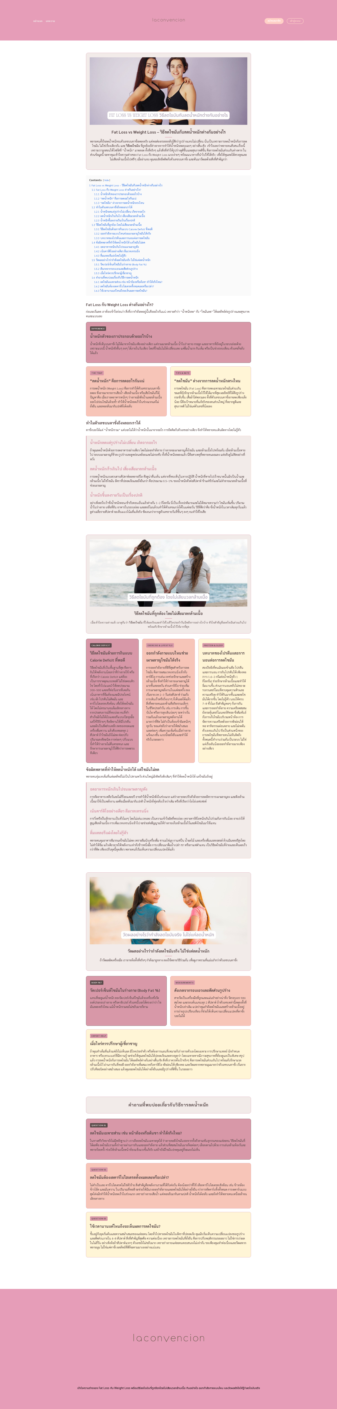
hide (106, 180)
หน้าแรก (38, 21)
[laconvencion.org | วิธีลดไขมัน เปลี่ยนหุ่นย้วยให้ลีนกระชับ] (168, 20)
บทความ (50, 21)
